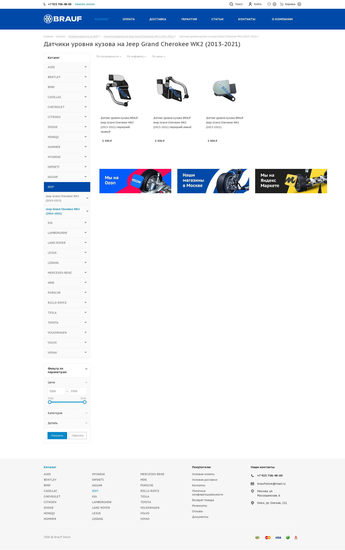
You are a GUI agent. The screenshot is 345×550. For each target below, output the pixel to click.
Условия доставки (204, 480)
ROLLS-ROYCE (57, 302)
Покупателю (201, 467)
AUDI (51, 67)
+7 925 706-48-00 (270, 475)
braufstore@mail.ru (271, 484)
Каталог (50, 467)
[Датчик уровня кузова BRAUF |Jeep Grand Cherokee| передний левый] (172, 90)
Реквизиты (199, 505)
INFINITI (53, 167)
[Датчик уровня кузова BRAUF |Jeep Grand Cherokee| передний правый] (120, 90)
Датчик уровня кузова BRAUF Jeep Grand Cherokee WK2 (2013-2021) (225, 122)
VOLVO (52, 342)
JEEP (51, 187)
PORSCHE (54, 292)
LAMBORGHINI (57, 233)
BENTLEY (54, 77)
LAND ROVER (57, 243)
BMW (51, 87)
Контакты (198, 485)
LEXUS (52, 253)
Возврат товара (203, 500)
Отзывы (197, 511)
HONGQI (53, 137)
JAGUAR (53, 177)
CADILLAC (54, 97)
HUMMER (54, 147)
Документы (200, 517)
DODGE (53, 127)
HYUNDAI (54, 157)
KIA (50, 223)
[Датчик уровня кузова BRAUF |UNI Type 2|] (225, 90)
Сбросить (78, 435)
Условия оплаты (203, 474)
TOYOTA (53, 322)
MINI (51, 282)
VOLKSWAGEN (57, 332)
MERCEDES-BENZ (60, 273)
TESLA (52, 312)
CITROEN (54, 117)
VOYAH (52, 352)
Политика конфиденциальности (207, 492)
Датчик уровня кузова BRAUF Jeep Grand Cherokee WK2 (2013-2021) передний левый (172, 122)
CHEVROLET (56, 107)
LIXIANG (53, 263)
